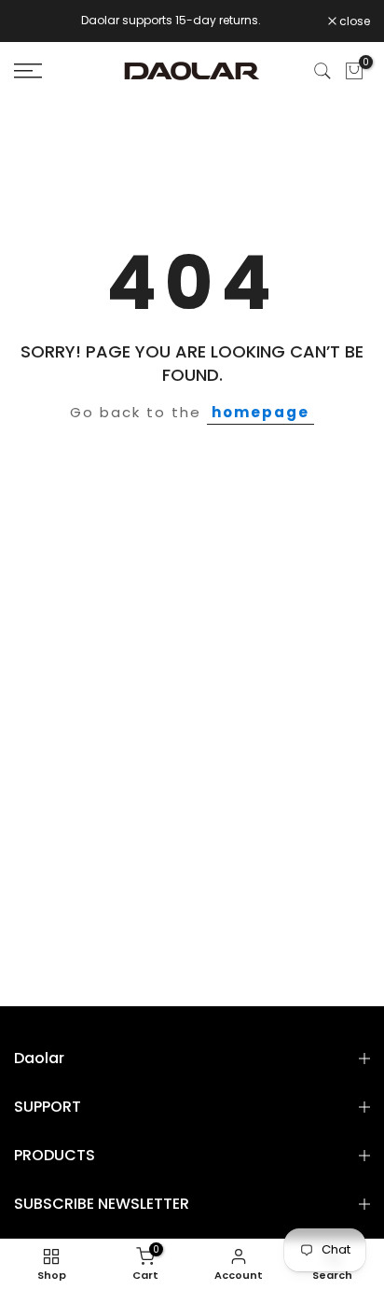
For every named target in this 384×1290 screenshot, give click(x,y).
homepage (260, 412)
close (353, 21)
